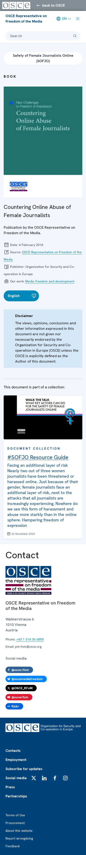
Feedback (13, 846)
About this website (19, 831)
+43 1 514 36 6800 (30, 639)
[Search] (75, 36)
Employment (16, 759)
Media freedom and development (49, 281)
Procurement (15, 823)
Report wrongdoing (19, 838)
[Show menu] (77, 18)
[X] (33, 778)
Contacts (13, 750)
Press (10, 787)
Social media (16, 778)
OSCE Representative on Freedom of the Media (26, 18)
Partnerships (16, 796)
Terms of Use (15, 815)
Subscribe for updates (24, 768)
